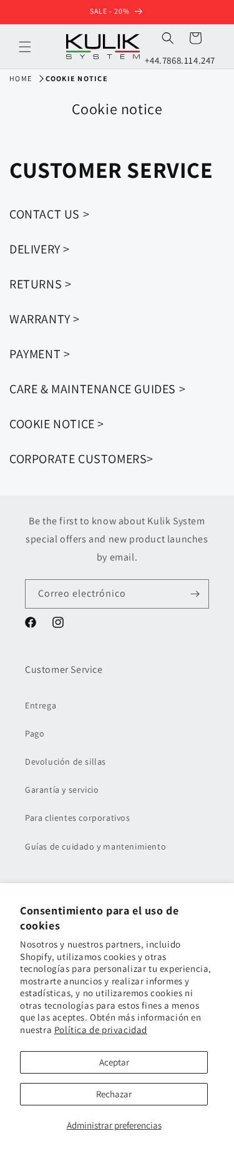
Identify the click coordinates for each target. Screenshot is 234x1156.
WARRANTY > (44, 319)
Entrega (40, 705)
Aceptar (114, 1062)
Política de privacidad (100, 1030)
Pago (34, 733)
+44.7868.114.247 (180, 60)
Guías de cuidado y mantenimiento (95, 846)
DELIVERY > (39, 249)
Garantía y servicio (62, 789)
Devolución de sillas (65, 761)
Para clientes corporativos (77, 817)
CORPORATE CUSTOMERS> (81, 459)
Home (20, 78)
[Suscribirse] (194, 594)
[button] (25, 47)
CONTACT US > (49, 214)
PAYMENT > (39, 354)
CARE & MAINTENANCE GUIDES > (97, 389)
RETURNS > (40, 284)
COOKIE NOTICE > (56, 424)
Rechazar (114, 1094)
